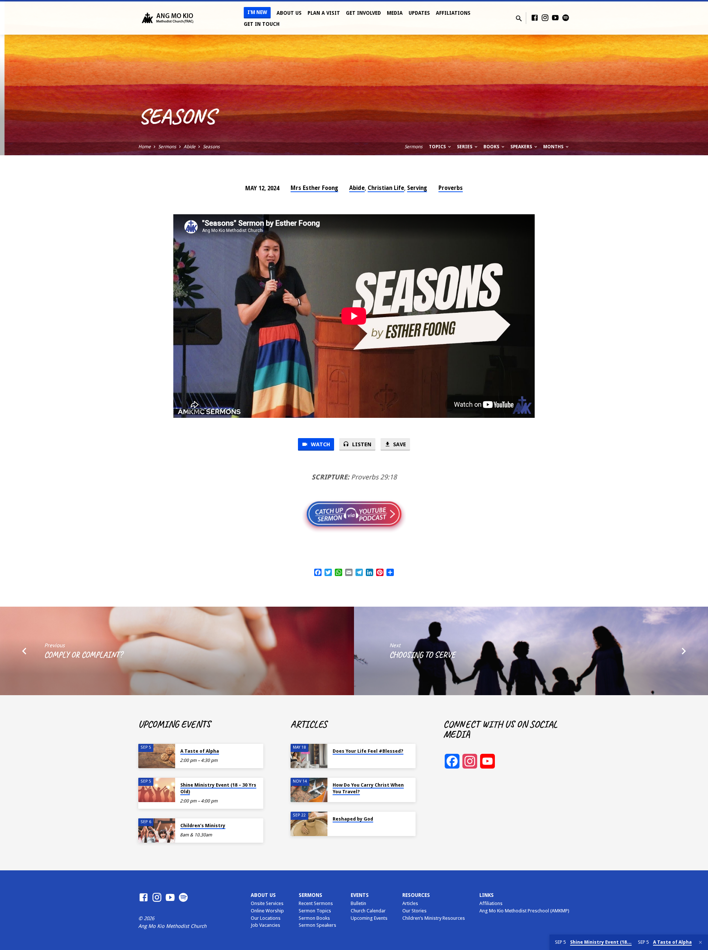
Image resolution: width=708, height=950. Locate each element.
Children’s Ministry (202, 825)
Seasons (211, 146)
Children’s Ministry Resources (433, 918)
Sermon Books (314, 918)
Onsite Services (267, 903)
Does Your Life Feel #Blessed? (368, 751)
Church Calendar (368, 910)
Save (399, 444)
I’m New (257, 12)
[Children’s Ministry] (156, 830)
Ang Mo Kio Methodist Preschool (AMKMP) (524, 910)
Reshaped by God (353, 819)
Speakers (521, 146)
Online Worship (267, 910)
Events (360, 895)
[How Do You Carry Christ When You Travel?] (309, 790)
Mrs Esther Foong (314, 188)
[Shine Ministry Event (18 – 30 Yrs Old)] (156, 790)
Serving (417, 188)
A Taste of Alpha (199, 751)
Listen (361, 444)
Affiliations (453, 13)
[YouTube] (555, 17)
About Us (289, 13)
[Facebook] (535, 17)
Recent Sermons (316, 903)
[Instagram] (545, 17)
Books (491, 146)
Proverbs (450, 188)
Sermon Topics (315, 910)
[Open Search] (519, 18)
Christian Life (386, 188)
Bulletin (358, 903)
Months (554, 146)
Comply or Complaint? (83, 654)
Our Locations (266, 918)
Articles (410, 903)
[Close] (700, 942)
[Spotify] (566, 17)
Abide (189, 146)
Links (486, 895)
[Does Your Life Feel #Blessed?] (309, 756)
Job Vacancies (265, 925)
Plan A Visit (324, 13)
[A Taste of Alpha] (156, 756)
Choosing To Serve (422, 654)
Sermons (167, 146)
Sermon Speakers (317, 925)
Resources (416, 895)
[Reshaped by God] (309, 824)
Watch (319, 444)
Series (465, 146)
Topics (438, 146)
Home (144, 146)
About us (263, 895)
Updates (419, 13)
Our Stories (414, 910)
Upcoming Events (369, 918)
